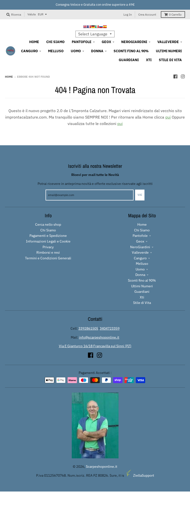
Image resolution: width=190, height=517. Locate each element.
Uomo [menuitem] (76, 51)
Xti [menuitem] (149, 60)
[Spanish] (105, 27)
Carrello (175, 14)
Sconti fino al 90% (142, 280)
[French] (89, 27)
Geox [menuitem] (106, 42)
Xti (142, 297)
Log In (127, 14)
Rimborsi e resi (48, 252)
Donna (140, 274)
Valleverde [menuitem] (168, 42)
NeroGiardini (140, 247)
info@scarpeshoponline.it (99, 337)
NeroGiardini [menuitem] (134, 42)
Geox (140, 241)
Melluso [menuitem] (56, 51)
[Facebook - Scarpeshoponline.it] (175, 76)
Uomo (140, 269)
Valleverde (140, 252)
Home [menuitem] (34, 42)
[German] (93, 27)
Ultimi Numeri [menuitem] (169, 51)
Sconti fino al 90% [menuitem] (131, 51)
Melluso (142, 263)
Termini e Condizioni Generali (48, 258)
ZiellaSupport (143, 475)
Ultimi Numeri (142, 286)
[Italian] (97, 27)
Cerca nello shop (48, 224)
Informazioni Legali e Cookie (48, 241)
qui (168, 117)
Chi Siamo (48, 230)
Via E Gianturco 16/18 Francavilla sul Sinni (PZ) (95, 346)
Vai (140, 195)
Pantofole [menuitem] (82, 42)
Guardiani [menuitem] (129, 60)
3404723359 (109, 328)
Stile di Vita (142, 302)
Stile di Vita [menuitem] (170, 60)
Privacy (48, 247)
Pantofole (140, 235)
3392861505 (88, 328)
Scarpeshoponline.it (101, 466)
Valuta (31, 14)
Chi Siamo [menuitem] (55, 42)
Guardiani (141, 291)
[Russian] (101, 27)
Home (9, 76)
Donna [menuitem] (97, 51)
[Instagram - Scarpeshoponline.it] (183, 76)
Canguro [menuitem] (29, 51)
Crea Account (147, 14)
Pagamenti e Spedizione (48, 235)
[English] (85, 27)
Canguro (140, 258)
